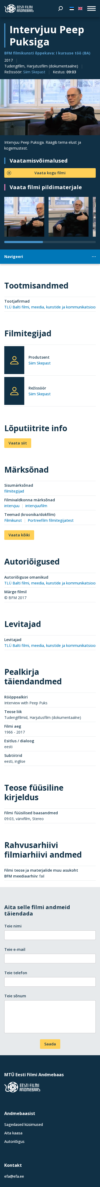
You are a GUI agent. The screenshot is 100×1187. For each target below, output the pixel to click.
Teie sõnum (15, 995)
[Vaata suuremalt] (50, 107)
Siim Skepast (34, 71)
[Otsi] (60, 8)
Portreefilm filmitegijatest (51, 520)
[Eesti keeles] (71, 8)
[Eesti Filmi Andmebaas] (19, 8)
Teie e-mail (14, 949)
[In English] (80, 8)
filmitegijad (14, 491)
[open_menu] (91, 8)
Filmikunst (13, 520)
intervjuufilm (36, 505)
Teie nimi (13, 926)
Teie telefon (15, 972)
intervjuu (11, 505)
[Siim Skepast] (14, 360)
